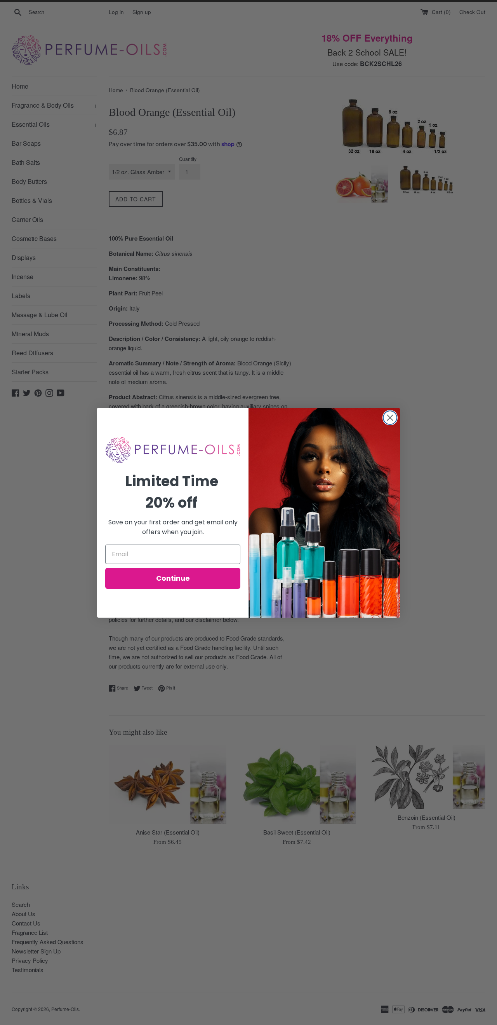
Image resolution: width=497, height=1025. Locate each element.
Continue (173, 578)
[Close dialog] (390, 417)
